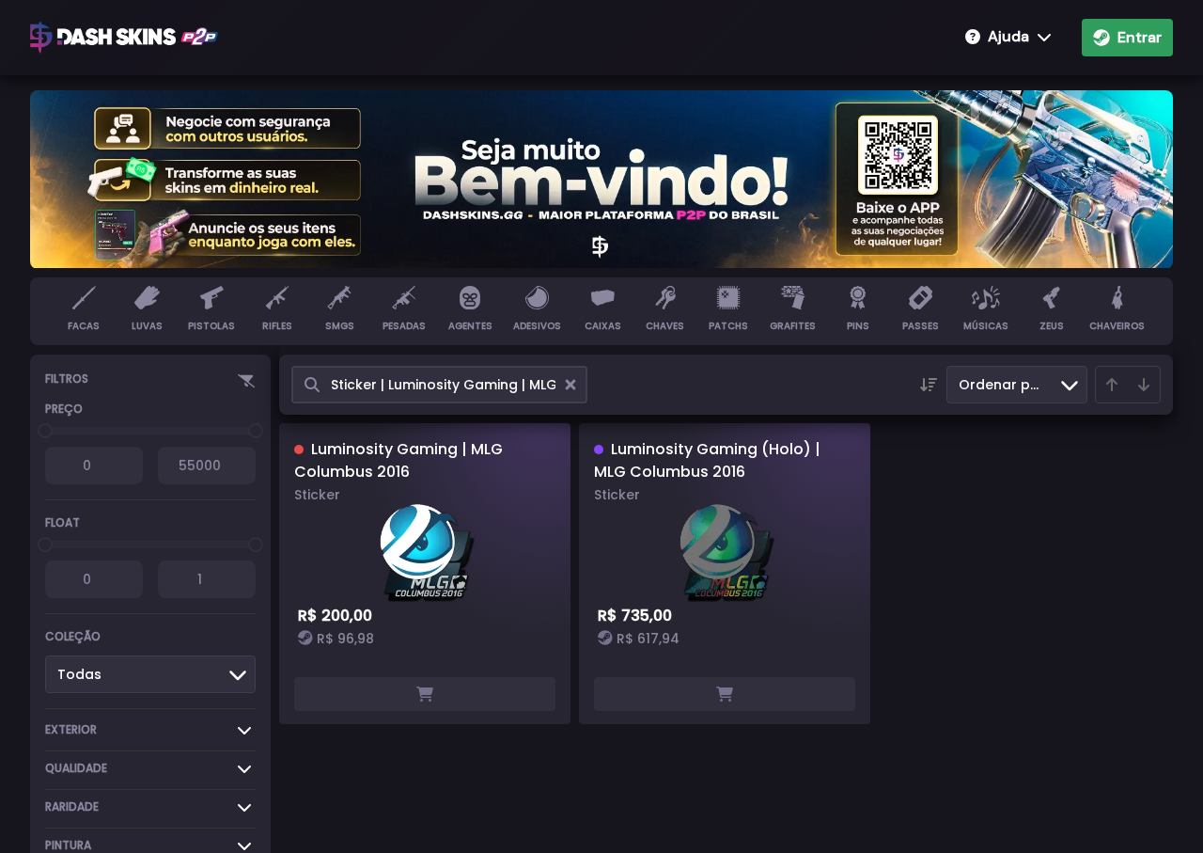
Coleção (73, 636)
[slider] (45, 430)
